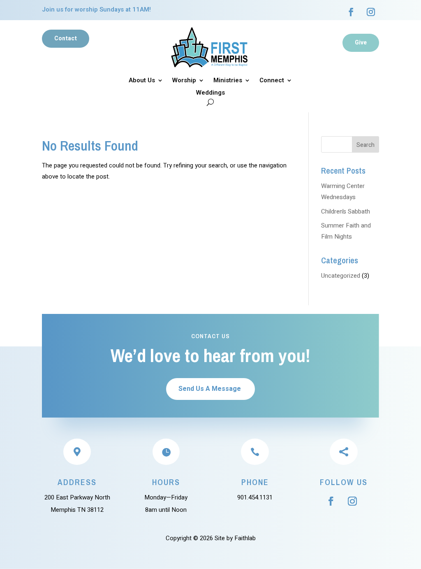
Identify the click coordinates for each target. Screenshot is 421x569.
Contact (65, 38)
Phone (255, 482)
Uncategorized (340, 275)
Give (361, 42)
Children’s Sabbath (345, 211)
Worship (184, 81)
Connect (271, 81)
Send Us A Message (209, 389)
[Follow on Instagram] (371, 12)
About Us (142, 81)
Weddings (210, 93)
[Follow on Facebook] (351, 12)
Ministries (227, 81)
